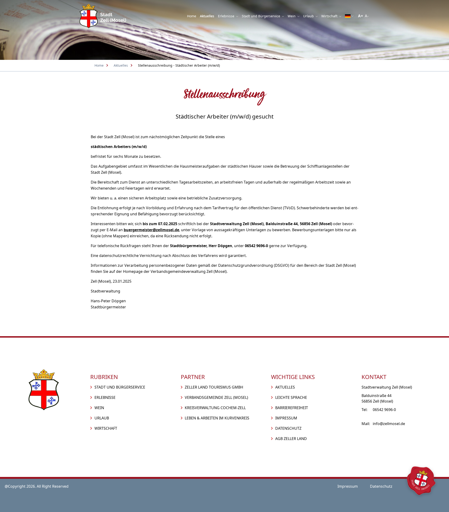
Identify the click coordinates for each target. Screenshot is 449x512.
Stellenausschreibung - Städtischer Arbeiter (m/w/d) (179, 65)
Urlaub (309, 16)
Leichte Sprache (291, 397)
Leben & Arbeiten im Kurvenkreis (217, 418)
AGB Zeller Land (291, 438)
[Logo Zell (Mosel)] (103, 16)
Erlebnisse (226, 16)
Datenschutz (288, 428)
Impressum (286, 418)
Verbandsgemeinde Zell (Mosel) (216, 397)
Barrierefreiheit (291, 407)
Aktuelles (207, 16)
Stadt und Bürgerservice (261, 16)
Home (191, 16)
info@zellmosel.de (389, 423)
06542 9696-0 (384, 409)
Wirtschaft (329, 16)
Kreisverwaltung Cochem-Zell (215, 407)
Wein (292, 16)
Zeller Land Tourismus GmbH (214, 387)
